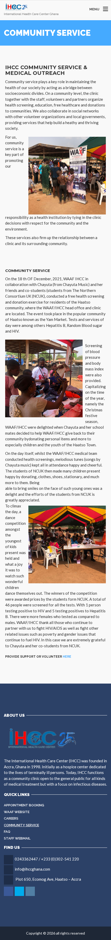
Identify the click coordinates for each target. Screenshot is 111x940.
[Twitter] (20, 891)
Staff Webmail (17, 838)
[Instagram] (31, 891)
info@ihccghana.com (32, 869)
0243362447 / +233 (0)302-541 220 (47, 859)
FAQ (7, 832)
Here (67, 656)
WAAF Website (16, 812)
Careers (11, 818)
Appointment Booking (24, 805)
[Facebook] (9, 891)
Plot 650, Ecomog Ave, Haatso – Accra (48, 879)
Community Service (21, 825)
